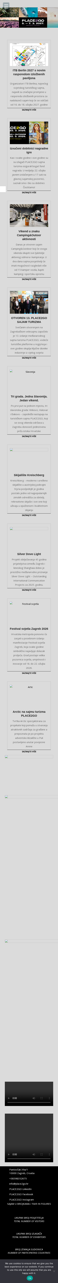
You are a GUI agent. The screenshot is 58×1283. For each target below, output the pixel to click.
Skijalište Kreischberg (29, 475)
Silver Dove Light (29, 554)
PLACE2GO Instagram (21, 1199)
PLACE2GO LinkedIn (20, 1189)
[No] (54, 1271)
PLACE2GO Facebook (21, 1194)
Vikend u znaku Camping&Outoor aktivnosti (29, 235)
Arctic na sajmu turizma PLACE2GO (29, 713)
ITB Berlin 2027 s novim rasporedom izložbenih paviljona (29, 74)
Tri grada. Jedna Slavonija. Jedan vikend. (29, 398)
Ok (29, 1278)
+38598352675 (18, 1178)
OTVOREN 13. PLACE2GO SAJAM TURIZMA (29, 320)
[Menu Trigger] (6, 6)
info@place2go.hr (19, 1183)
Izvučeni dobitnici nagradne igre (29, 150)
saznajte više (29, 109)
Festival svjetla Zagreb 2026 (29, 628)
